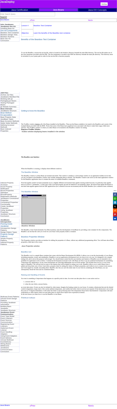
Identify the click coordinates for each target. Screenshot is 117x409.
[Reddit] (115, 210)
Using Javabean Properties (7, 211)
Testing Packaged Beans (7, 104)
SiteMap (104, 4)
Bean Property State (8, 117)
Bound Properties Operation (7, 191)
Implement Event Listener (7, 329)
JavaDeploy (7, 1)
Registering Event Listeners (7, 325)
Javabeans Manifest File (10, 97)
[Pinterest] (115, 214)
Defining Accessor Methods (7, 126)
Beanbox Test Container (10, 33)
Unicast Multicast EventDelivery (7, 341)
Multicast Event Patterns (10, 296)
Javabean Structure (8, 310)
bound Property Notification (6, 187)
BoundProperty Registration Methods (9, 195)
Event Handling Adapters (6, 333)
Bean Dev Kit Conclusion (6, 39)
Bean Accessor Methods (10, 121)
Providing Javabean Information (8, 303)
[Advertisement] (6, 67)
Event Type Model (7, 316)
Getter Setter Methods (9, 123)
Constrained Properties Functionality (9, 203)
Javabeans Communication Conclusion (6, 349)
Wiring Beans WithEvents (6, 345)
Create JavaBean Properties (7, 207)
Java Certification (19, 10)
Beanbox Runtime (7, 37)
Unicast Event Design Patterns (9, 299)
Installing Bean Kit (7, 28)
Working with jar (7, 99)
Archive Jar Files (7, 95)
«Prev (32, 20)
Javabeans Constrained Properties (10, 199)
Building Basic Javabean (6, 307)
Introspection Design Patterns (8, 229)
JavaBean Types (7, 119)
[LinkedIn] (115, 202)
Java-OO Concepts (97, 10)
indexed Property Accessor (7, 184)
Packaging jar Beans (8, 101)
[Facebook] (115, 195)
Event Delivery (6, 338)
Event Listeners (6, 318)
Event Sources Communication (6, 321)
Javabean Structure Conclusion (8, 215)
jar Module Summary (8, 107)
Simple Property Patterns (7, 239)
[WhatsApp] (115, 199)
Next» (90, 20)
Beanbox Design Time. (9, 35)
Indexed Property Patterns (7, 243)
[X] (115, 206)
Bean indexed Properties (6, 130)
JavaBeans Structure (8, 111)
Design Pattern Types (9, 232)
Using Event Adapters (9, 336)
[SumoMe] (115, 218)
